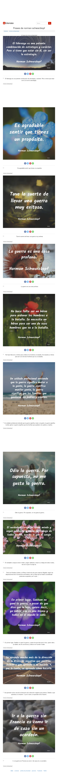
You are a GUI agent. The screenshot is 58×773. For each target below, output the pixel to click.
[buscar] (49, 23)
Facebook (39, 770)
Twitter (45, 770)
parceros (34, 770)
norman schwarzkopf (14, 31)
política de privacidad (25, 770)
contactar (16, 770)
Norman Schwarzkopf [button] (7, 83)
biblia (12, 770)
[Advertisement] (29, 10)
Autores (6, 31)
